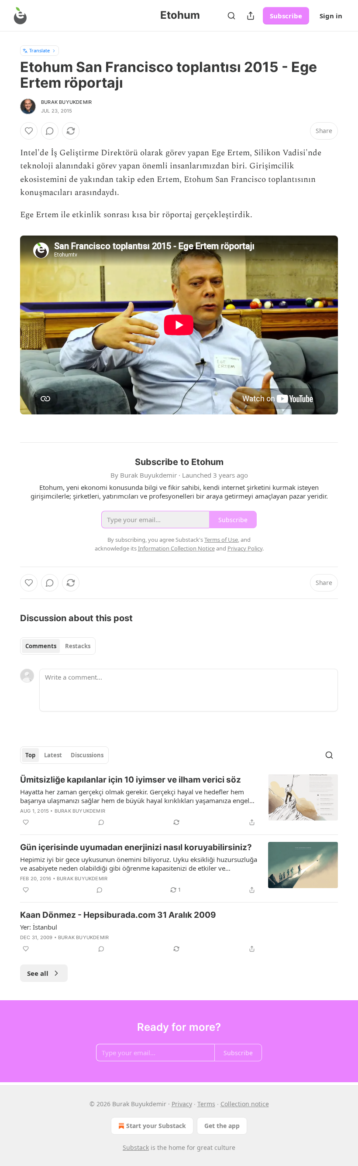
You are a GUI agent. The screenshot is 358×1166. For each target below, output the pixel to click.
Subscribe (286, 15)
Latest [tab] (53, 755)
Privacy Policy (244, 548)
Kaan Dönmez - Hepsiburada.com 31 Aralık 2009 (118, 915)
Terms (206, 1104)
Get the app (222, 1126)
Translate (39, 50)
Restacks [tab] (77, 646)
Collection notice (244, 1104)
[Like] (29, 131)
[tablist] (58, 646)
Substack (136, 1147)
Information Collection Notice (176, 548)
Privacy (182, 1104)
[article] (179, 801)
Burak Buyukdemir (66, 102)
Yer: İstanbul (38, 927)
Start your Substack (156, 1126)
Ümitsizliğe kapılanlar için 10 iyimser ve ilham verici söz (130, 780)
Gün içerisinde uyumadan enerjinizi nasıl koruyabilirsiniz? (136, 847)
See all (37, 973)
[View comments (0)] (50, 131)
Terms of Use (221, 540)
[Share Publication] (250, 15)
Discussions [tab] (87, 755)
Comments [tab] (40, 646)
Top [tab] (30, 755)
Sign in (331, 15)
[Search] (231, 15)
